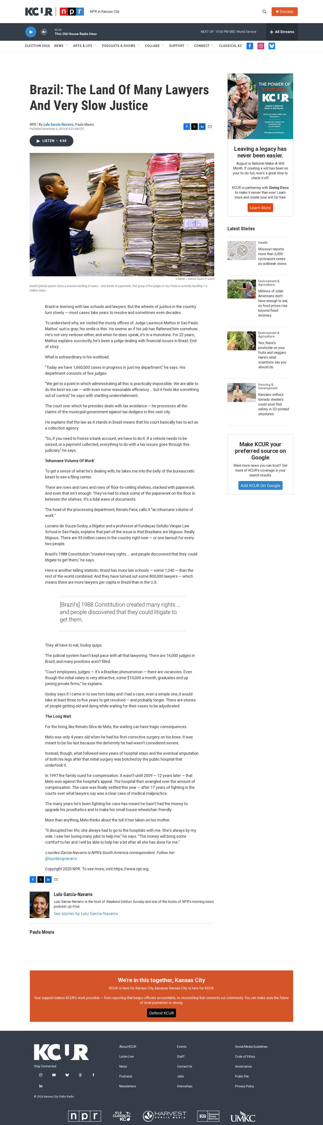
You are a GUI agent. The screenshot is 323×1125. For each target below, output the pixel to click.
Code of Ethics (245, 1056)
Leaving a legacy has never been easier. (260, 152)
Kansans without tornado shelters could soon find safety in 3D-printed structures (273, 404)
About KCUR (127, 1046)
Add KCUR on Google (260, 485)
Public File (242, 1076)
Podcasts (125, 1076)
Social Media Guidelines (251, 1046)
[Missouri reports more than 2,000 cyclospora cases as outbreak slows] (241, 250)
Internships (184, 1086)
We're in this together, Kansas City (161, 980)
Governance (243, 1066)
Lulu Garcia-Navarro (58, 124)
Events (182, 1046)
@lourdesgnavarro (61, 858)
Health (263, 242)
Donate (286, 11)
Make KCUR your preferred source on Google (260, 451)
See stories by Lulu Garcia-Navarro (86, 913)
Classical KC (230, 46)
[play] (30, 32)
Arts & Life (83, 46)
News (59, 46)
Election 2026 (37, 46)
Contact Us (184, 1066)
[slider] (51, 32)
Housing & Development (268, 386)
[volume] (44, 32)
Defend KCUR (161, 1013)
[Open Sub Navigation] (67, 46)
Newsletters (127, 1086)
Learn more (260, 207)
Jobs (180, 1076)
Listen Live (126, 1056)
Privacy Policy (244, 1086)
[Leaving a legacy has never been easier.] (260, 106)
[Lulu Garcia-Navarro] (39, 905)
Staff (181, 1056)
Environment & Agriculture (268, 282)
